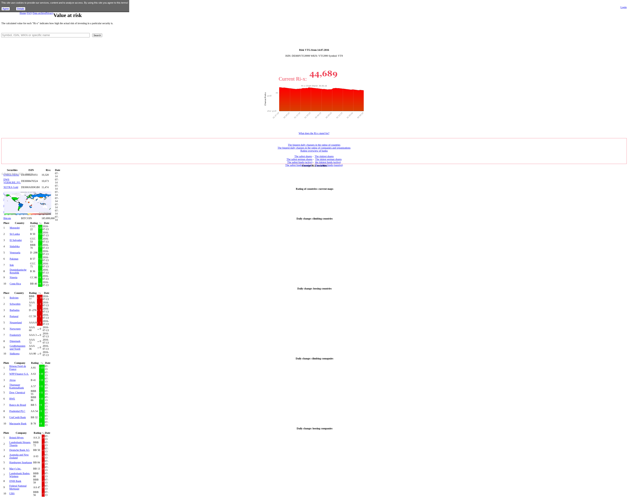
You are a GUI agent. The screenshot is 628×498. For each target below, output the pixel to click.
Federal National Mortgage (17, 487)
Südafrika (15, 246)
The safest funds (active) (299, 162)
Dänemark (15, 341)
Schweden (15, 304)
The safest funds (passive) (298, 165)
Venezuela (15, 252)
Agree (5, 8)
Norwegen (15, 328)
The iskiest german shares (328, 159)
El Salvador (16, 240)
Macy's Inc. (15, 468)
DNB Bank (15, 481)
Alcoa (12, 380)
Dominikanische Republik (18, 271)
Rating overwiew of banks (314, 150)
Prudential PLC (17, 411)
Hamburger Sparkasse (20, 462)
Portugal (14, 316)
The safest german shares (299, 159)
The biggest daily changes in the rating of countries (314, 144)
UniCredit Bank (17, 417)
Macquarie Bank (17, 423)
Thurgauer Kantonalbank (16, 386)
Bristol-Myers (16, 437)
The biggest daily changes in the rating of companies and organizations (314, 147)
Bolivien (14, 297)
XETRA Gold (10, 187)
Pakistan (14, 258)
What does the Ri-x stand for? (314, 133)
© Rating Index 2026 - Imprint (17, 173)
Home (23, 13)
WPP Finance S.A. (19, 373)
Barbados (14, 310)
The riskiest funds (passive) (329, 165)
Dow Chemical (17, 392)
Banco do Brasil (17, 405)
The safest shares (303, 156)
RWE (12, 398)
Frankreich (15, 335)
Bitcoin (7, 218)
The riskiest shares (324, 156)
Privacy (49, 13)
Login (623, 7)
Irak (12, 265)
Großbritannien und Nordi (17, 347)
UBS (12, 493)
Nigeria (13, 277)
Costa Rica (15, 283)
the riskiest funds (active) (328, 162)
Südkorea (14, 353)
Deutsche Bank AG (19, 450)
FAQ (29, 13)
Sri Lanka (15, 234)
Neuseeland (16, 322)
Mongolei (15, 227)
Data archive (39, 13)
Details (20, 8)
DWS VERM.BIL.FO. (12, 181)
